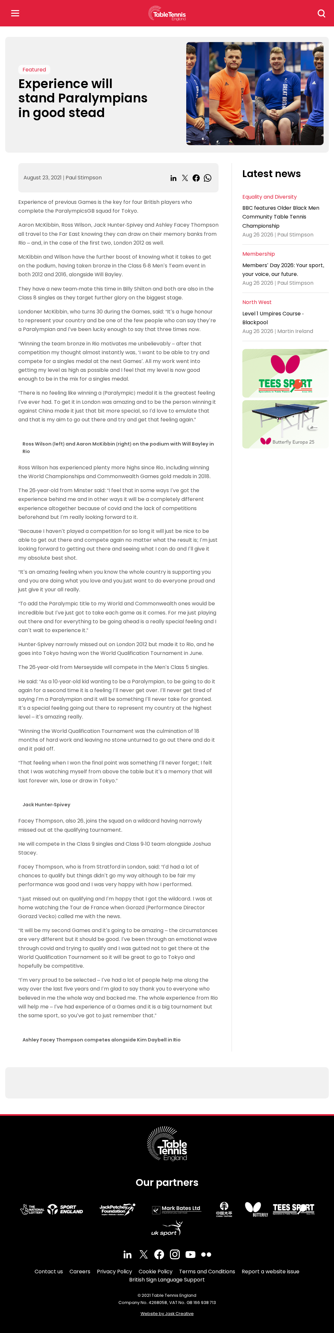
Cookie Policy (156, 1271)
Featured (34, 69)
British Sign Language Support (167, 1279)
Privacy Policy (114, 1271)
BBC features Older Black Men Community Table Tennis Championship (280, 216)
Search (321, 13)
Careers (79, 1271)
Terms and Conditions (207, 1271)
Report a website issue (270, 1271)
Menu (15, 13)
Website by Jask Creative (167, 1313)
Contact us (49, 1271)
